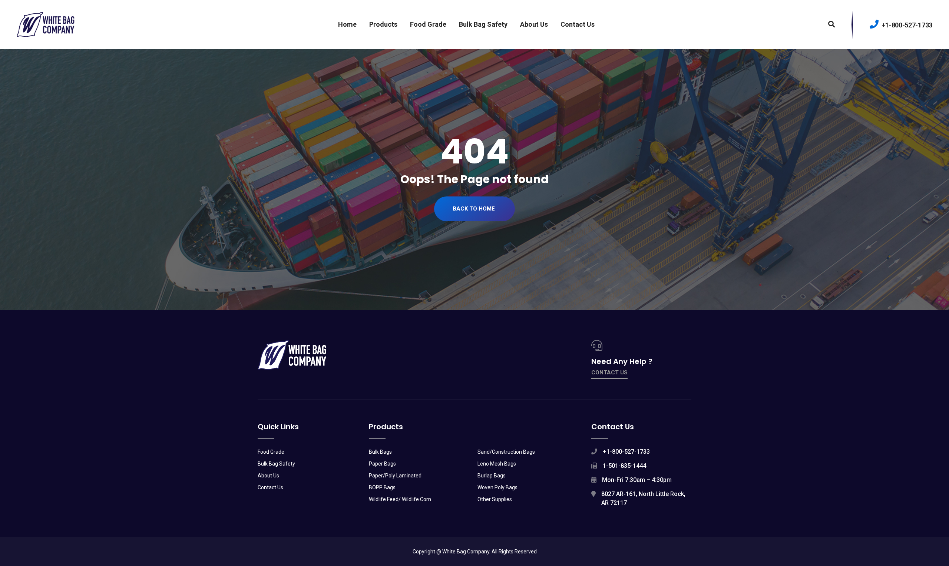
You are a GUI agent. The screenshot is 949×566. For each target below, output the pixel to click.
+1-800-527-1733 (906, 25)
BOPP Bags (382, 487)
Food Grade (428, 24)
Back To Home (474, 208)
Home (347, 24)
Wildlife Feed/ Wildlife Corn (400, 499)
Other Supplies (494, 499)
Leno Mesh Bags (496, 464)
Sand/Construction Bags (506, 452)
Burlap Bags (491, 476)
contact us (609, 372)
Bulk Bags (380, 452)
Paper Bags (382, 464)
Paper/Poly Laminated (395, 476)
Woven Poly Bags (497, 487)
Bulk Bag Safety (483, 24)
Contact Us (578, 24)
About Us (534, 24)
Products (383, 24)
